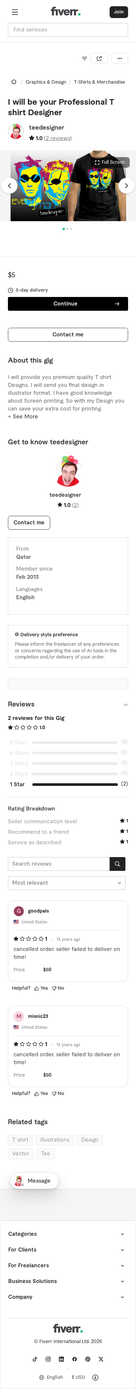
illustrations (54, 1140)
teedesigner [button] (46, 128)
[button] (15, 12)
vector (20, 1153)
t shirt (20, 1140)
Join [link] (119, 12)
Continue (65, 303)
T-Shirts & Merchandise (99, 82)
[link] (14, 82)
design (89, 1140)
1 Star (17, 784)
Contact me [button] (68, 334)
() (58, 138)
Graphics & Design (46, 82)
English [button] (55, 1377)
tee (45, 1153)
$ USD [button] (78, 1377)
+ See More (23, 416)
